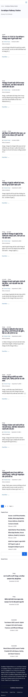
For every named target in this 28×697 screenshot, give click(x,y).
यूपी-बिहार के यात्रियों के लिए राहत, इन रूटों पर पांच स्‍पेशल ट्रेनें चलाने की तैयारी (13, 135)
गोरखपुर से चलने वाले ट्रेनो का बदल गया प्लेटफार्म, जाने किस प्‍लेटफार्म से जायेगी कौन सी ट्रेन (13, 85)
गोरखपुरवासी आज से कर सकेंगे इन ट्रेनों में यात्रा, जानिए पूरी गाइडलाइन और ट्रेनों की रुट (13, 475)
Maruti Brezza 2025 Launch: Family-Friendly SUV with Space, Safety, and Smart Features (14, 651)
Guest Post (12, 692)
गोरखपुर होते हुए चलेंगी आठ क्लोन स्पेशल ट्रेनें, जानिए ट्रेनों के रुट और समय (13, 379)
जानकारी (3, 34)
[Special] (14, 178)
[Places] (10, 32)
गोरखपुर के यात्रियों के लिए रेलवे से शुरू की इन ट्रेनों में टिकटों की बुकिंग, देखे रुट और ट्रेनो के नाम (13, 331)
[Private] (14, 229)
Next (10, 506)
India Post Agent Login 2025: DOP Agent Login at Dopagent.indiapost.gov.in (16, 544)
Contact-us (19, 692)
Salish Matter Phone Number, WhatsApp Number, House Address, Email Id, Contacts (17, 532)
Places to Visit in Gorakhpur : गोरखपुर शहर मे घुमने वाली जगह (13, 38)
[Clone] (14, 372)
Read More (4, 56)
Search (24, 554)
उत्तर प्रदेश (4, 131)
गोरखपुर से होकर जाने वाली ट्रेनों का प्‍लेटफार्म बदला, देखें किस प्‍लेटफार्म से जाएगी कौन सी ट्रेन (13, 427)
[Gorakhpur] (14, 128)
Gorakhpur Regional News (16, 687)
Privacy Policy (4, 692)
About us (3, 695)
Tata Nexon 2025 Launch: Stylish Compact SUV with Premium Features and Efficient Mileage (14, 625)
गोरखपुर (3, 80)
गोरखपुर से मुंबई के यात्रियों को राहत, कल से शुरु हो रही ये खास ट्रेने (13, 184)
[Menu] (26, 2)
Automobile (14, 619)
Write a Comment (6, 44)
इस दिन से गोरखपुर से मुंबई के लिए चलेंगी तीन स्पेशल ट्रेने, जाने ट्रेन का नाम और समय (13, 236)
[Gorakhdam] (14, 78)
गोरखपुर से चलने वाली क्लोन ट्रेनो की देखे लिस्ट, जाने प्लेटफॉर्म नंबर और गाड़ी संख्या (13, 283)
